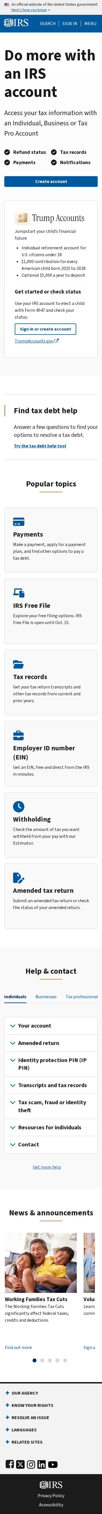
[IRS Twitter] (20, 1463)
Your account (34, 1026)
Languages (24, 1430)
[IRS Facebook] (10, 1463)
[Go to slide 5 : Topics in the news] (65, 1360)
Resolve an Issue (30, 1418)
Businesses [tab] (46, 997)
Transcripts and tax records (52, 1085)
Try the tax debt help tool (40, 446)
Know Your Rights (32, 1405)
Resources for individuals (49, 1127)
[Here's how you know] (51, 7)
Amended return (38, 1043)
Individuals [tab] (15, 997)
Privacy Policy (51, 1496)
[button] (69, 24)
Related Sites (27, 1442)
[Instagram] (31, 1463)
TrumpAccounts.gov (34, 341)
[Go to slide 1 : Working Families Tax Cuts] (34, 1360)
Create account (51, 181)
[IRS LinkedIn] (41, 1463)
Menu (90, 24)
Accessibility (51, 1505)
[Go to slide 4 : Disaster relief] (57, 1360)
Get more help (47, 1167)
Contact (28, 1144)
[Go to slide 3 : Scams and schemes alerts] (50, 1360)
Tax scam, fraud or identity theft (52, 1106)
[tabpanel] (51, 1085)
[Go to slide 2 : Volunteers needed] (42, 1360)
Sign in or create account (45, 329)
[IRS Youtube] (53, 1463)
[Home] (16, 22)
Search (48, 24)
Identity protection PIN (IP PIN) (52, 1064)
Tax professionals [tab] (83, 997)
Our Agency (25, 1393)
